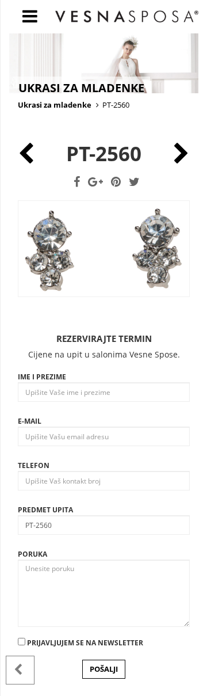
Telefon (33, 465)
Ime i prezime (42, 377)
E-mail (29, 421)
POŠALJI (104, 669)
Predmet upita (45, 510)
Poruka (32, 554)
